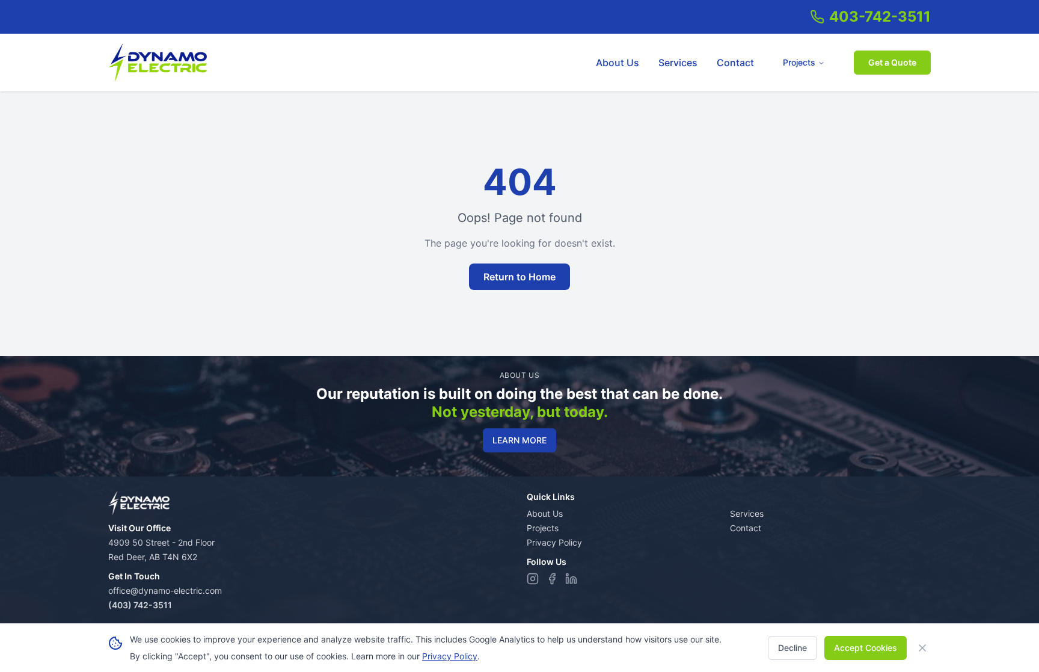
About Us (617, 63)
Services (677, 63)
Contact (735, 63)
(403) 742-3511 (140, 605)
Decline (792, 648)
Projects (799, 62)
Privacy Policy (554, 542)
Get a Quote (892, 62)
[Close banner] (922, 648)
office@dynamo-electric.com (165, 590)
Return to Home (519, 277)
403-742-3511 (880, 16)
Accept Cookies (865, 648)
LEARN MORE (519, 440)
